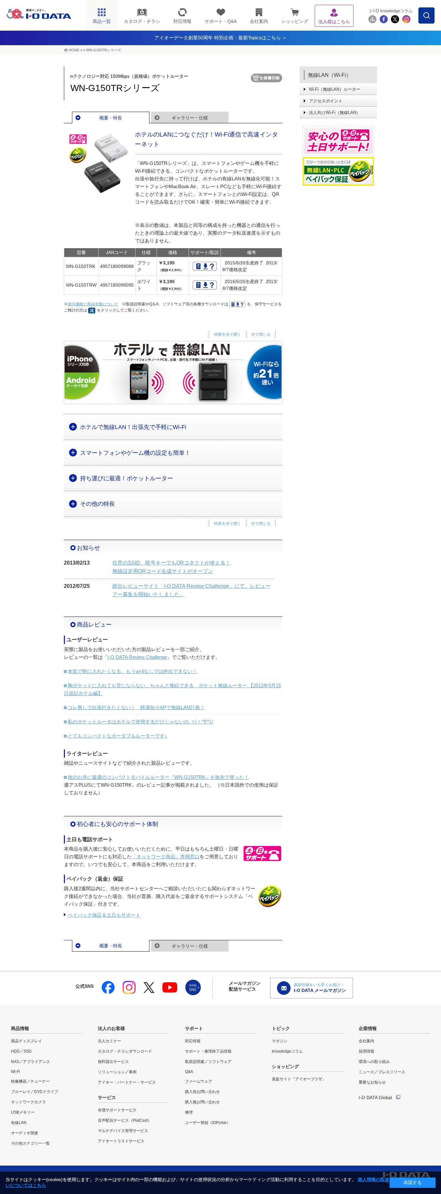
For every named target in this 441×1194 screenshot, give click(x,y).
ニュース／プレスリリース (382, 1072)
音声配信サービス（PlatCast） (124, 1120)
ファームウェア (198, 1081)
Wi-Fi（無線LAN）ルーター (334, 89)
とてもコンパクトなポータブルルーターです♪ (117, 736)
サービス (107, 1097)
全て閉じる (261, 334)
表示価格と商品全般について (93, 304)
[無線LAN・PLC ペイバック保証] (338, 171)
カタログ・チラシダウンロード (125, 1051)
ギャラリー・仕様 (190, 117)
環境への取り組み (374, 1061)
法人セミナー (109, 1041)
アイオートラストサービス (121, 1141)
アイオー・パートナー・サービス (127, 1082)
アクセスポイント (326, 100)
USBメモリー (23, 1112)
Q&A (189, 1071)
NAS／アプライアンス (30, 1061)
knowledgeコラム (287, 1051)
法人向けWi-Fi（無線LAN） (334, 112)
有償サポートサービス (117, 1110)
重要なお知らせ (372, 1082)
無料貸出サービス (113, 1061)
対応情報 (192, 1041)
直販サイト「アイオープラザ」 (299, 1079)
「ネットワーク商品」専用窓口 (166, 856)
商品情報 (20, 1028)
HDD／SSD (21, 1051)
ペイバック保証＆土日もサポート (104, 915)
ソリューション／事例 (117, 1072)
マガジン (279, 1041)
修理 (189, 1112)
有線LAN (18, 1122)
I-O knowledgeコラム (393, 10)
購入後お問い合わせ (202, 1102)
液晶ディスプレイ (26, 1041)
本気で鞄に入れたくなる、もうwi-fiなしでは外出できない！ (132, 671)
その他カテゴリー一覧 (30, 1143)
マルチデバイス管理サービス (123, 1130)
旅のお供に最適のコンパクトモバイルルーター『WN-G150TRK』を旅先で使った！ (158, 777)
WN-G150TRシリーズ (103, 50)
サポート (194, 1028)
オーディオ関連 (24, 1133)
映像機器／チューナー (30, 1081)
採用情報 (366, 1051)
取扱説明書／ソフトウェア (208, 1061)
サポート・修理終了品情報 (208, 1051)
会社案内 (366, 1041)
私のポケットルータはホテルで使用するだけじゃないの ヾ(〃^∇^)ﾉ (140, 721)
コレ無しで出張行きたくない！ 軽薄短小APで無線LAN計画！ (136, 707)
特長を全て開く (227, 334)
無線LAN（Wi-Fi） (329, 75)
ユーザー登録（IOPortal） (207, 1122)
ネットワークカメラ (28, 1102)
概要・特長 (110, 117)
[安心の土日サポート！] (338, 140)
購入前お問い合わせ (202, 1091)
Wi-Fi (15, 1071)
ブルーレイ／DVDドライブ (34, 1091)
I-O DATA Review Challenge (137, 657)
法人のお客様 (111, 1028)
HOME (74, 50)
